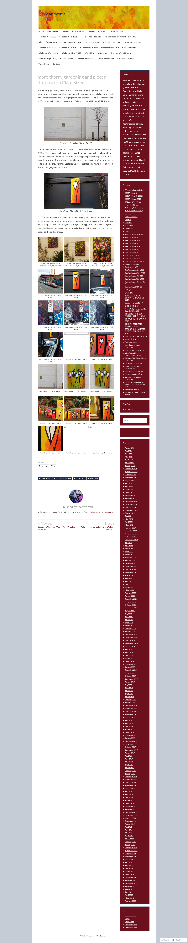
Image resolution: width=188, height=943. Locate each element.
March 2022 (129, 590)
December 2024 (131, 501)
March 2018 (129, 732)
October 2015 (130, 818)
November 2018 (131, 708)
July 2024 (128, 516)
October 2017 (130, 747)
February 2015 (130, 842)
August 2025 (130, 480)
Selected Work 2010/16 (121, 53)
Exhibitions (80, 478)
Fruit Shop (117, 42)
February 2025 (130, 495)
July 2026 (128, 451)
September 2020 (131, 643)
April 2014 (129, 871)
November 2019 (131, 673)
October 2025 (130, 475)
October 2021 (130, 605)
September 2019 (131, 679)
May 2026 (129, 457)
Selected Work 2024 (96, 31)
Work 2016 (89, 53)
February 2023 (130, 557)
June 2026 (129, 454)
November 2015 (131, 815)
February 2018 (130, 735)
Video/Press (44, 64)
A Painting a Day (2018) (48, 53)
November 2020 (131, 637)
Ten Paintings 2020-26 (133, 287)
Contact (56, 64)
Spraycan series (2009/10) (134, 371)
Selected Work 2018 (89, 48)
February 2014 (130, 877)
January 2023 (130, 560)
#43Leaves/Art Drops (73, 42)
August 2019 (130, 682)
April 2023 (129, 552)
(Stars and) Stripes (133, 42)
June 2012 (129, 892)
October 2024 (130, 507)
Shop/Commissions (106, 58)
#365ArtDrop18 (129, 48)
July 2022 (128, 578)
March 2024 (129, 525)
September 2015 (131, 821)
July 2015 (128, 827)
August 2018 (130, 717)
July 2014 (128, 862)
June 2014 (129, 865)
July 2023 (128, 543)
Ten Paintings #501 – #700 (135, 273)
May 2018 (129, 726)
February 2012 (130, 901)
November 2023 (131, 534)
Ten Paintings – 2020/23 (90, 37)
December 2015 (131, 812)
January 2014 (130, 880)
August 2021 (130, 611)
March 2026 (129, 463)
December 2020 (131, 634)
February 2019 (130, 700)
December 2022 (131, 563)
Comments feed (131, 925)
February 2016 (130, 806)
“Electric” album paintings (49, 42)
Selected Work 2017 (110, 48)
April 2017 (129, 765)
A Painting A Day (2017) (71, 53)
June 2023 (129, 546)
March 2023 (129, 554)
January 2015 (130, 845)
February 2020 (130, 664)
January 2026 (130, 466)
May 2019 (129, 691)
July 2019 (128, 685)
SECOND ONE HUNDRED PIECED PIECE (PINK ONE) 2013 (135, 331)
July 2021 (128, 614)
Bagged (106, 42)
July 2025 (128, 483)
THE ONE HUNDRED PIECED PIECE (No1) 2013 (135, 315)
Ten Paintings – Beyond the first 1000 (120, 37)
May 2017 (129, 762)
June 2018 (129, 723)
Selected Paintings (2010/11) (136, 336)
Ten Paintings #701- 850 (134, 276)
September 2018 (131, 714)
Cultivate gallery (63, 478)
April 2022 (129, 587)
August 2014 (130, 859)
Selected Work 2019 (68, 48)
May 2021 (129, 620)
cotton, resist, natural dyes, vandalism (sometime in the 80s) (135, 384)
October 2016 (130, 782)
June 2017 (129, 759)
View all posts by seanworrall (102, 512)
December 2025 (131, 469)
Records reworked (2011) (134, 374)
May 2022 (129, 584)
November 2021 (131, 602)
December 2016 (131, 777)
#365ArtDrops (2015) (48, 58)
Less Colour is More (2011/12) (132, 346)
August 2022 (130, 575)
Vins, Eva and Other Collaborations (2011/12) (134, 354)
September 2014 (131, 856)
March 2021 (129, 625)
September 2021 (131, 608)
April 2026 (129, 460)
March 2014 (129, 874)
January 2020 (130, 667)
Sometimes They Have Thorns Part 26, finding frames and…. (56, 526)
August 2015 (130, 824)
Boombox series (131, 342)
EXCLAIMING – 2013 (133, 306)
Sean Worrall (56, 13)
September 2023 (131, 540)
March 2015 (129, 839)
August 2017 (130, 753)
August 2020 (130, 646)
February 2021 (130, 629)
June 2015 (129, 830)
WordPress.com (131, 927)
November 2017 (131, 744)
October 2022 (130, 569)
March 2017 (129, 768)
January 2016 (130, 809)
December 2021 (131, 599)
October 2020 (130, 640)
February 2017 (130, 771)
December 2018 (131, 705)
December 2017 (131, 741)
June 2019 (129, 688)
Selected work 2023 (116, 31)
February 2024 (130, 528)
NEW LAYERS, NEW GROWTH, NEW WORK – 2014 (135, 298)
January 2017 (130, 774)
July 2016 (128, 791)
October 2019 (130, 676)
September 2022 (131, 572)
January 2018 (130, 738)
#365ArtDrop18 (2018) (134, 196)
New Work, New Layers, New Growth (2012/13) (136, 310)
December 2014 (131, 848)
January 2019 (130, 702)
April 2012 (129, 895)
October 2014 (130, 854)
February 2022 (130, 593)
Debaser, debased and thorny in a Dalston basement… (97, 526)
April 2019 (129, 694)
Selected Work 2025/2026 (72, 31)
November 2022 (131, 566)
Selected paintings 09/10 (134, 350)
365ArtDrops (46, 478)
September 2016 (131, 785)
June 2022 (129, 581)
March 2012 (129, 898)
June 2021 (129, 617)
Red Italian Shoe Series (133, 363)
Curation (121, 58)
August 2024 (130, 513)
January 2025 (130, 498)
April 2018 (129, 729)
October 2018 (130, 711)
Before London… (67, 58)
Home (41, 31)
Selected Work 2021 (68, 37)
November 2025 (131, 472)
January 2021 (130, 631)
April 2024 (129, 522)
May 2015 (129, 833)
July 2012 (128, 889)
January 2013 (130, 886)
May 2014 (129, 868)
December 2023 (131, 531)
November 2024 (131, 504)
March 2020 (129, 661)
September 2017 (131, 750)
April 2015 (129, 836)
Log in (127, 919)
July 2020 (128, 649)
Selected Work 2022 (47, 37)
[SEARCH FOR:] (135, 420)
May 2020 (129, 655)
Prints (131, 58)
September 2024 (131, 510)
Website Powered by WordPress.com (94, 936)
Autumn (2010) (130, 339)
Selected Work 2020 (47, 48)
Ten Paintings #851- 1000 (134, 279)
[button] (76, 124)
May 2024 (129, 519)
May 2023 (129, 548)
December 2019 (131, 670)
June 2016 (129, 794)
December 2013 (131, 883)
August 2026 (130, 448)
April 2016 (129, 800)
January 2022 (130, 596)
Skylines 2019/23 (93, 42)
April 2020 (129, 658)
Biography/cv (52, 31)
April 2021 (129, 623)
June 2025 (129, 486)
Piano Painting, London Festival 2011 (133, 367)
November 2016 (131, 779)
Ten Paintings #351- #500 (134, 270)
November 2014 (131, 851)
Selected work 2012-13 (134, 303)
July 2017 (128, 756)
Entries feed (129, 922)
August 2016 (130, 788)
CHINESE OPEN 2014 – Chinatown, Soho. (134, 325)
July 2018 (128, 720)
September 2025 (131, 477)
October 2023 (130, 537)
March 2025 (129, 492)
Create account (130, 916)
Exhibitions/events (86, 58)
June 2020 (129, 652)
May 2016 (129, 797)
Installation (102, 53)
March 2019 (129, 697)
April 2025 (129, 489)
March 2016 (129, 803)
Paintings (94, 478)
